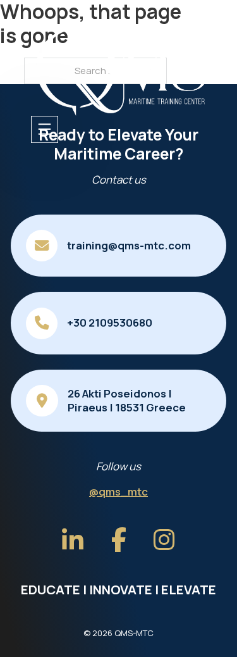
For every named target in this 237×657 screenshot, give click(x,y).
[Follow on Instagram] (164, 541)
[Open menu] (44, 129)
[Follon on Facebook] (118, 541)
